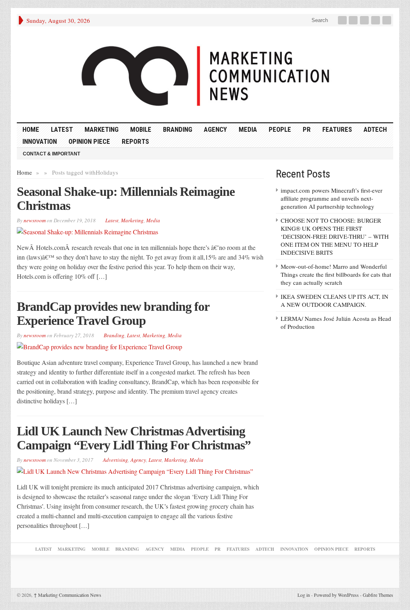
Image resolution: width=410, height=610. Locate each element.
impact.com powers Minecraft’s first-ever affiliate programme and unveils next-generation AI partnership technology (331, 198)
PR (307, 129)
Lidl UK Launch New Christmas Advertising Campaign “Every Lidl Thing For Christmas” (134, 438)
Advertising (115, 459)
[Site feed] (387, 20)
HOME (30, 129)
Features (337, 129)
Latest (62, 129)
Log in (303, 595)
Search (319, 20)
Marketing (101, 129)
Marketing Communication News (67, 595)
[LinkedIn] (365, 20)
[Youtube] (376, 20)
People (280, 129)
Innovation (39, 141)
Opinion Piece (89, 141)
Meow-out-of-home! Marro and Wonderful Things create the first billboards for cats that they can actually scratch (336, 274)
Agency (215, 129)
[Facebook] (343, 20)
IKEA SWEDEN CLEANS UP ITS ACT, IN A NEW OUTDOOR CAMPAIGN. (334, 300)
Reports (135, 141)
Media (248, 129)
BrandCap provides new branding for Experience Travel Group (113, 313)
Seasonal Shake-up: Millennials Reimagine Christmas (126, 198)
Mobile (140, 129)
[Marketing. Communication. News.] (205, 74)
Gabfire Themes (378, 595)
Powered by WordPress (336, 595)
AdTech (375, 129)
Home (24, 172)
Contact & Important (51, 154)
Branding (177, 129)
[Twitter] (354, 20)
